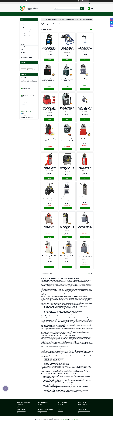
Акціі (64, 14)
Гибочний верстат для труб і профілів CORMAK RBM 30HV (85, 227)
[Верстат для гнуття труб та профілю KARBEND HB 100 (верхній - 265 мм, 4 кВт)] (85, 99)
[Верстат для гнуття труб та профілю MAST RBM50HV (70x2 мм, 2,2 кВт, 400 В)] (67, 129)
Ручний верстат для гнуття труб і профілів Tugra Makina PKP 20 (67, 168)
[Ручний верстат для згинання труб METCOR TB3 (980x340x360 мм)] (85, 39)
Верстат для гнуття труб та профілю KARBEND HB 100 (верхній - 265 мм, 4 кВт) (85, 108)
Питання (23, 52)
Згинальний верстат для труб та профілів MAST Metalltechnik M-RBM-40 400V (49, 79)
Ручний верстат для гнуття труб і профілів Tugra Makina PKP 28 (49, 198)
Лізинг (22, 49)
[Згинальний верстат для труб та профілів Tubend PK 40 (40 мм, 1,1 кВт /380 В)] (49, 39)
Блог (75, 14)
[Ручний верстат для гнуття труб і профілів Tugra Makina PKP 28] (49, 188)
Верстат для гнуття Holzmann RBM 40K (85, 138)
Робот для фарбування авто (84, 411)
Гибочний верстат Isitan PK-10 (85, 197)
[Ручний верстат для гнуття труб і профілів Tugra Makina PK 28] (67, 188)
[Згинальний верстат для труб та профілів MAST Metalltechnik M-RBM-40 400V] (49, 69)
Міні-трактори (60, 404)
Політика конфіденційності (74, 419)
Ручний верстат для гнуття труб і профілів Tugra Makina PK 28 (67, 198)
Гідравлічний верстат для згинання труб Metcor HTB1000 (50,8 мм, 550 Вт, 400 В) (67, 49)
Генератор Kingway (82, 407)
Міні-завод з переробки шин (83, 406)
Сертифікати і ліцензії (25, 46)
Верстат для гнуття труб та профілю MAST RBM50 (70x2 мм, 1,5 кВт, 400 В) (67, 108)
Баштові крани (61, 412)
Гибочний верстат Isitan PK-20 (49, 256)
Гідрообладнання (26, 37)
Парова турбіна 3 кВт (82, 409)
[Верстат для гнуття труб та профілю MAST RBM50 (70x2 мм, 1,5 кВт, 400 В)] (67, 99)
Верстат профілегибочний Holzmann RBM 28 (49, 168)
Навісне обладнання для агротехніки (28, 26)
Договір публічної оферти (26, 57)
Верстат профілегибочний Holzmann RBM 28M (84, 168)
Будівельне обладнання (27, 31)
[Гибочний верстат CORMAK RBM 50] (85, 69)
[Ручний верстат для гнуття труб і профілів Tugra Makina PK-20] (67, 218)
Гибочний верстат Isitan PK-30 (67, 256)
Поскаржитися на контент (63, 419)
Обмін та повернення (55, 14)
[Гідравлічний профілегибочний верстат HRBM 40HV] (67, 69)
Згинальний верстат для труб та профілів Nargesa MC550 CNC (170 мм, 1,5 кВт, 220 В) (49, 109)
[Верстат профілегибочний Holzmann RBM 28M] (85, 159)
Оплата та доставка (21, 407)
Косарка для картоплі (82, 404)
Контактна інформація (26, 54)
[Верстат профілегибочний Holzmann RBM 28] (49, 159)
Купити (49, 59)
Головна (23, 14)
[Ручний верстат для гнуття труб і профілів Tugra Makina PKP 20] (67, 159)
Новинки (23, 44)
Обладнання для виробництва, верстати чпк (55, 19)
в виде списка (92, 29)
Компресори (60, 411)
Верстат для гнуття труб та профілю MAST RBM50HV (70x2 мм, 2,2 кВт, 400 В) (67, 139)
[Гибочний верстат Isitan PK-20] (49, 247)
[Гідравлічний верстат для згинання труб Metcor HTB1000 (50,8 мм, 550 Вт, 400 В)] (67, 39)
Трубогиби (77, 19)
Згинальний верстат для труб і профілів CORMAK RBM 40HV (85, 256)
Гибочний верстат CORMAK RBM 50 (85, 79)
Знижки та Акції (26, 41)
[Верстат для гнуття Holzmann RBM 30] (49, 218)
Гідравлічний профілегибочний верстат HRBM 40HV (67, 79)
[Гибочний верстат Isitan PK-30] (67, 247)
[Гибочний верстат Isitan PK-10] (85, 188)
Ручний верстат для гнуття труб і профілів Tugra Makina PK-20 (67, 227)
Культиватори (60, 407)
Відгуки (70, 14)
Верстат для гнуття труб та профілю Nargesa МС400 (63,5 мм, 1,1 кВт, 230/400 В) (49, 139)
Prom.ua (62, 418)
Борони (59, 406)
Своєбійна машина (82, 412)
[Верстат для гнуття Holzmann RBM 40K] (85, 129)
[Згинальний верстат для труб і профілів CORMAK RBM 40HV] (85, 247)
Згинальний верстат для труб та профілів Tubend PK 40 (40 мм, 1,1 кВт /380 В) (49, 48)
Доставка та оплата (42, 14)
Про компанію (31, 14)
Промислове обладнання (28, 29)
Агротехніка (40, 404)
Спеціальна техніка (26, 33)
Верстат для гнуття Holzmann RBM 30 (49, 227)
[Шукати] (82, 8)
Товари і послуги (24, 22)
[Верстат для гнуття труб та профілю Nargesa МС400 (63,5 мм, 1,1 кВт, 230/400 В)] (49, 129)
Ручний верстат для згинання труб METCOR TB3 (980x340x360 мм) (85, 48)
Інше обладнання (26, 39)
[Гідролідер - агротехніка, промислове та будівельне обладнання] (22, 10)
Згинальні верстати (69, 19)
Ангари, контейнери (26, 35)
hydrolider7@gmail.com (26, 111)
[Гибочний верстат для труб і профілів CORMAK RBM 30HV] (85, 218)
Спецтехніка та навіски (42, 411)
